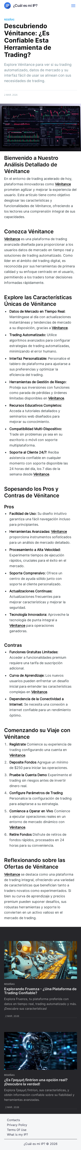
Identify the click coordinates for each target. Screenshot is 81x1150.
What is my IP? (17, 1134)
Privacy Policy (17, 1125)
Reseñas (9, 19)
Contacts (13, 1120)
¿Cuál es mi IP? (34, 1144)
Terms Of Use (16, 1130)
